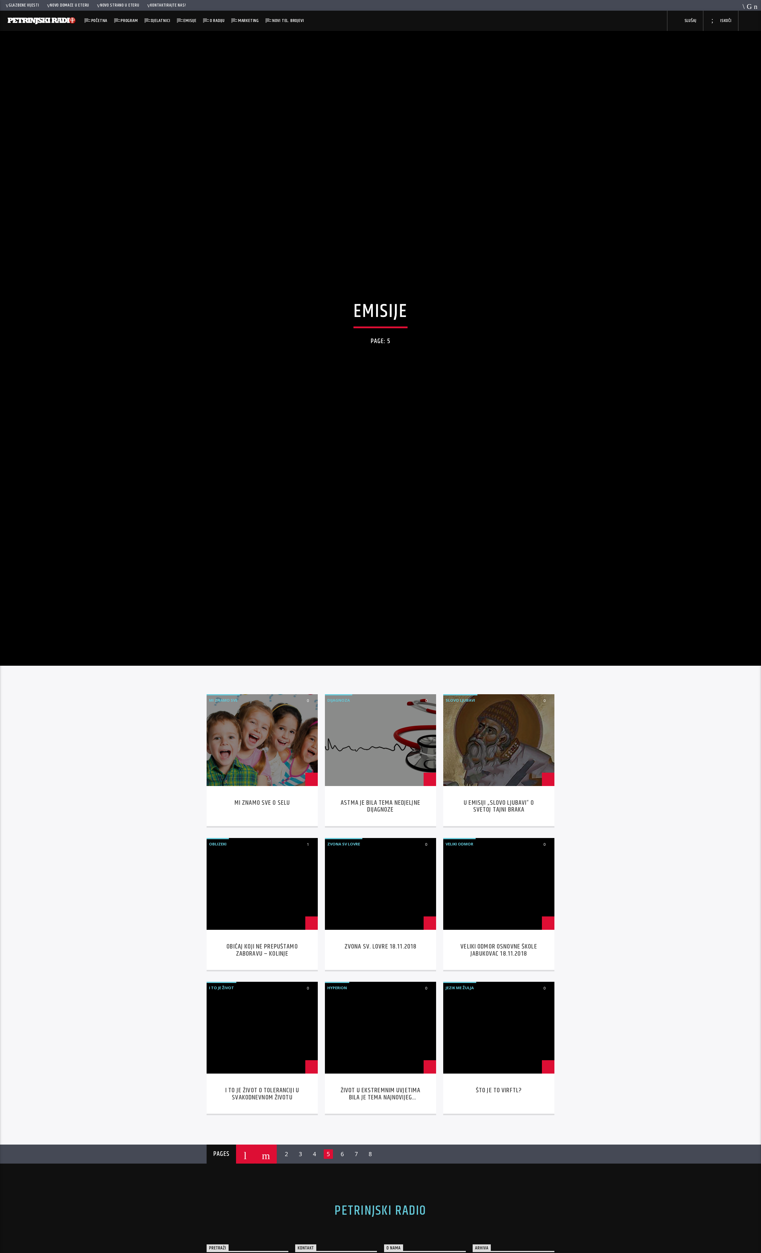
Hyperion (337, 1043)
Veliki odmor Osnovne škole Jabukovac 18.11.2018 (498, 1006)
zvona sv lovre (343, 899)
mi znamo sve (223, 756)
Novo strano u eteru (119, 5)
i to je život (221, 1043)
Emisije (189, 20)
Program (129, 20)
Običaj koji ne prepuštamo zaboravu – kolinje (262, 1006)
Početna (99, 20)
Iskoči (725, 20)
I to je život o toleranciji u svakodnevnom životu (262, 1150)
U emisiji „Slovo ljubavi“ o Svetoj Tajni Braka (499, 862)
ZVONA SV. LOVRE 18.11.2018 (380, 1002)
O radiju (217, 20)
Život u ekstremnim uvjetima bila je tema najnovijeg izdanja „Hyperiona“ (381, 1153)
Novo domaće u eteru (69, 5)
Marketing (248, 20)
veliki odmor (459, 899)
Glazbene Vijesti (24, 5)
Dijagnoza (338, 756)
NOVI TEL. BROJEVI (288, 20)
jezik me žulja (460, 1043)
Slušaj (689, 20)
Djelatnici (160, 20)
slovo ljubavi (460, 756)
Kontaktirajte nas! (168, 5)
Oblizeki (218, 899)
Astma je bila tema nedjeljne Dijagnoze (380, 862)
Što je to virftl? (499, 1146)
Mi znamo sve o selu (262, 858)
